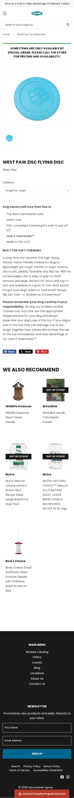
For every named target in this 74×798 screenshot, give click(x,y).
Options (8, 182)
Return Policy (52, 766)
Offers (37, 657)
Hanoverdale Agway (40, 787)
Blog (37, 668)
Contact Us (37, 684)
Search (15, 766)
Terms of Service (19, 770)
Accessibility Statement (48, 770)
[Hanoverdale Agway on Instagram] (68, 777)
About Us (37, 679)
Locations (37, 673)
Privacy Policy (32, 766)
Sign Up (37, 753)
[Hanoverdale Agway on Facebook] (62, 777)
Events (37, 662)
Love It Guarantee (19, 236)
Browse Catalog (37, 652)
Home (6, 34)
